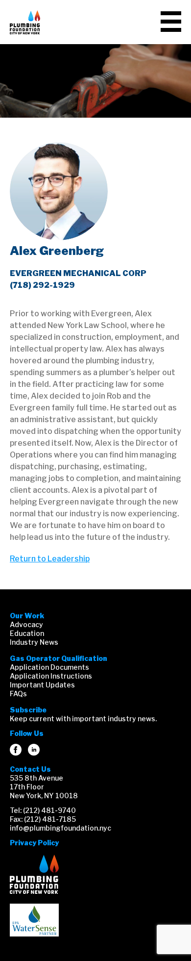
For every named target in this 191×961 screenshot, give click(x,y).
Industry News (34, 642)
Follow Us (27, 733)
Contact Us (30, 769)
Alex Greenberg (57, 251)
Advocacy (26, 624)
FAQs (18, 693)
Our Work (27, 615)
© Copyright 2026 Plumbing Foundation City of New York (34, 874)
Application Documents (49, 667)
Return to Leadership (50, 558)
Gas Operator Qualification (58, 658)
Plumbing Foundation (25, 22)
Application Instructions (51, 676)
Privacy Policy (34, 842)
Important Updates (42, 685)
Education (27, 633)
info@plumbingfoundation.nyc (60, 828)
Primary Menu (171, 21)
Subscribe (28, 710)
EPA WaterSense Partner (34, 920)
